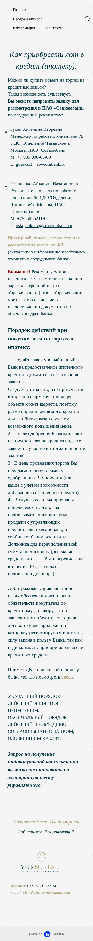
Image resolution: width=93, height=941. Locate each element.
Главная (19, 10)
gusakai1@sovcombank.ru (40, 164)
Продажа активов (27, 19)
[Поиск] (87, 19)
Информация (24, 28)
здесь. (67, 677)
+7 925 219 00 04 (41, 886)
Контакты (54, 28)
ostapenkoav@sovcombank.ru (44, 225)
